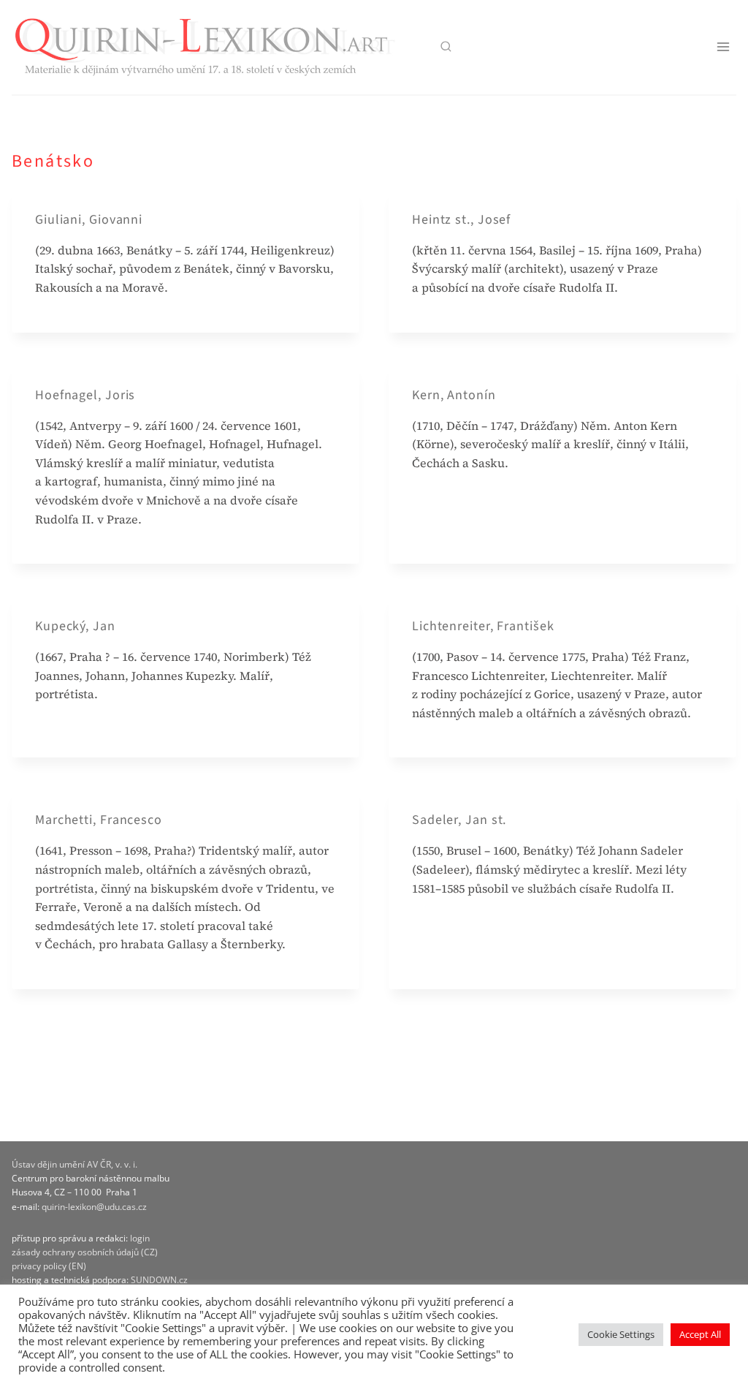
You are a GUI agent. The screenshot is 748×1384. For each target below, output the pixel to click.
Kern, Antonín (454, 395)
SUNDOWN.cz (159, 1280)
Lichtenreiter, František (483, 626)
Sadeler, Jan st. (459, 820)
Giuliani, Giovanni (88, 220)
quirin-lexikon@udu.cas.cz (94, 1206)
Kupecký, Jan (75, 626)
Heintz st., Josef (461, 220)
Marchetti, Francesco (98, 820)
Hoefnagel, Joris (85, 395)
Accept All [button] (700, 1334)
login (140, 1238)
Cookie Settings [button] (620, 1334)
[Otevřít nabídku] (722, 47)
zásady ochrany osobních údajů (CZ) (85, 1252)
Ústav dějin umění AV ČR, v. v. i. (74, 1164)
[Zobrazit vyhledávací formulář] (445, 47)
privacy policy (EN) (49, 1266)
